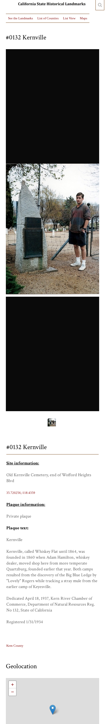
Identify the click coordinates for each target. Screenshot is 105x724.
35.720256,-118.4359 (20, 493)
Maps (83, 18)
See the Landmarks (20, 18)
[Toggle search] (99, 5)
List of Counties (48, 18)
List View (69, 18)
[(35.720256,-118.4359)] (53, 710)
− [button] (12, 692)
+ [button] (12, 684)
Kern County (14, 645)
